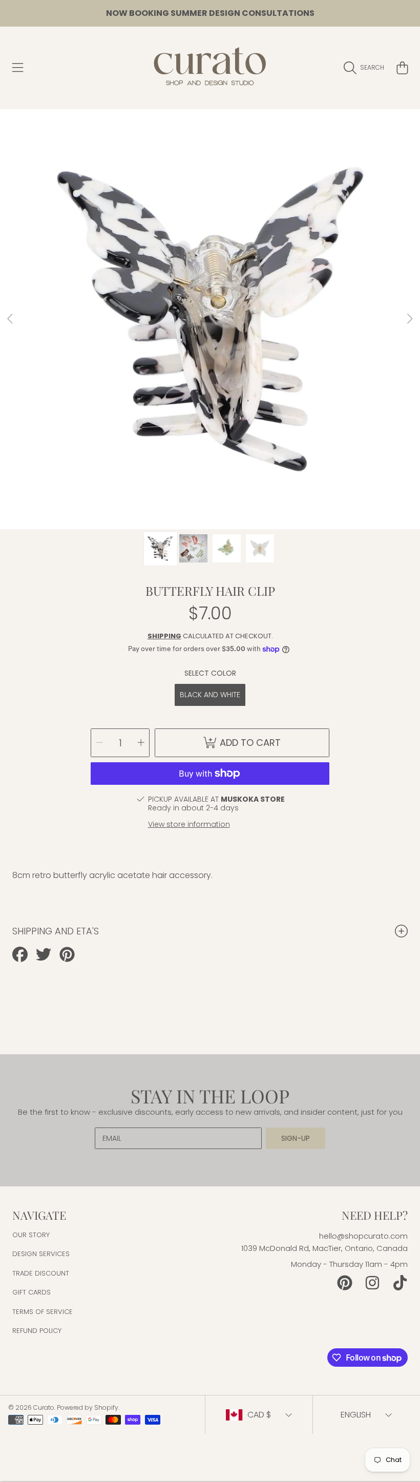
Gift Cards (31, 1292)
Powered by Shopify (87, 1407)
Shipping (164, 636)
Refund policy (36, 1330)
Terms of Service (42, 1312)
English (356, 1415)
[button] (18, 67)
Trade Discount (40, 1273)
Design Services (41, 1254)
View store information (189, 824)
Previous (11, 319)
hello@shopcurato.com (363, 1235)
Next (409, 319)
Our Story (31, 1235)
